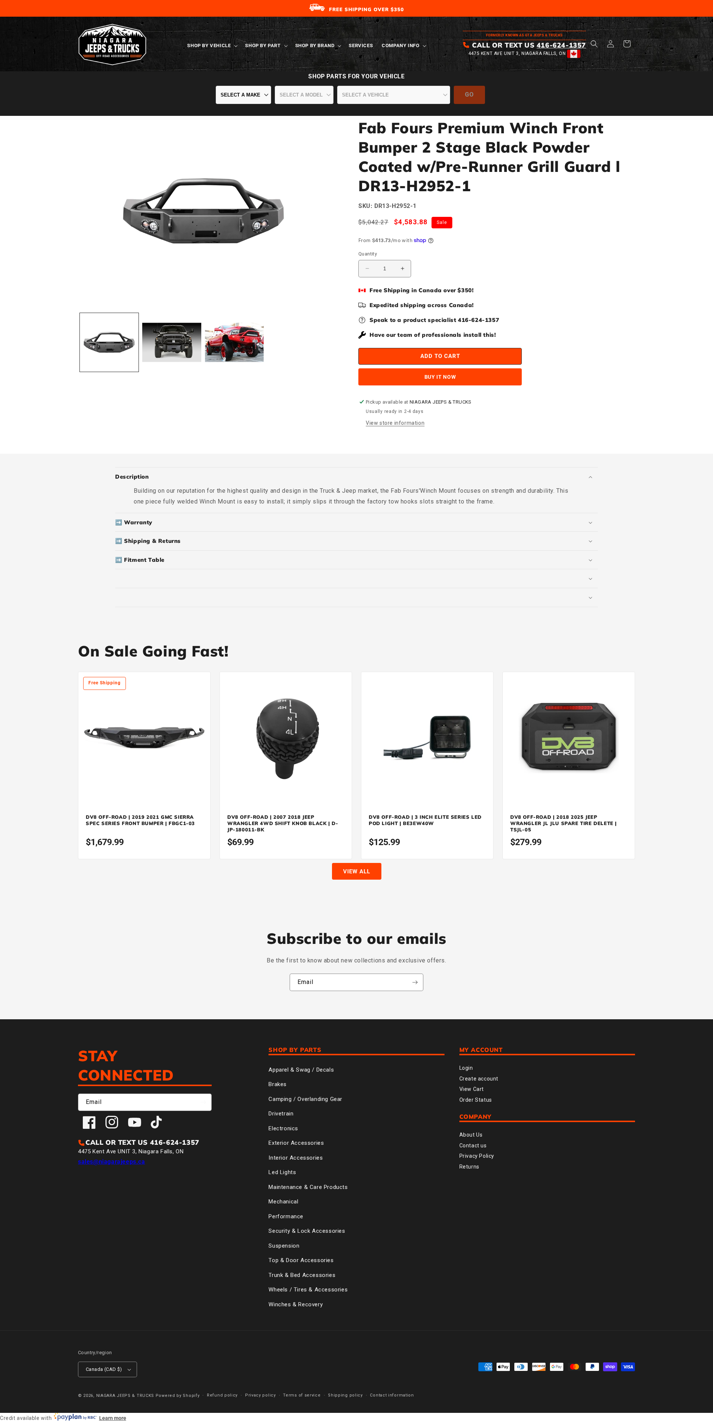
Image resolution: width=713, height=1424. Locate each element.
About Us (471, 1135)
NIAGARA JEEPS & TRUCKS (125, 1395)
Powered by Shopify (178, 1395)
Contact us (473, 1145)
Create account (478, 1079)
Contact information (392, 1395)
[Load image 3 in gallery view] (234, 342)
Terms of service (301, 1395)
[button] (212, 45)
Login (466, 1068)
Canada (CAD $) (104, 1369)
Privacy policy (260, 1395)
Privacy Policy (476, 1156)
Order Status (475, 1100)
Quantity (367, 254)
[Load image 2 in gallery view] (171, 342)
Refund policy (222, 1395)
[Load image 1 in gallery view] (109, 342)
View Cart (471, 1089)
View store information (395, 423)
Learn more (112, 1418)
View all (356, 871)
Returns (469, 1167)
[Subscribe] (415, 982)
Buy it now (440, 377)
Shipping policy (345, 1395)
